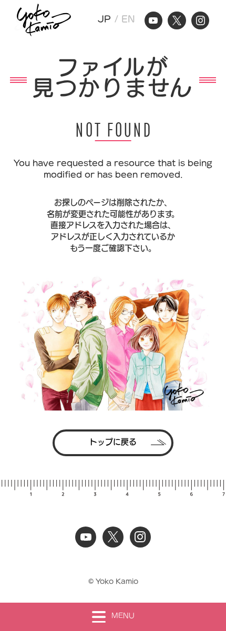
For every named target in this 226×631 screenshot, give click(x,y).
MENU (123, 615)
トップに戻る (113, 442)
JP (104, 19)
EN (128, 19)
